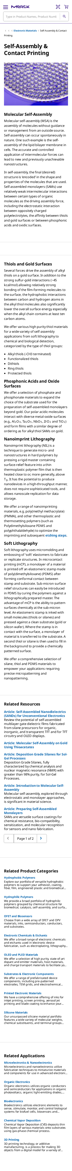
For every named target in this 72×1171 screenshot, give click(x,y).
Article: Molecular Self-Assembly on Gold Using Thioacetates (35, 745)
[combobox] (36, 16)
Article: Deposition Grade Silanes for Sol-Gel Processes (35, 756)
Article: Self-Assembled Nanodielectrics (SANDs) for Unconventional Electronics (35, 714)
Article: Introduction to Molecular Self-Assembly (34, 788)
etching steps (55, 535)
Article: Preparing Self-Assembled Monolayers (30, 811)
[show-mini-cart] (66, 6)
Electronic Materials (25, 30)
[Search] (64, 16)
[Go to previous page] (42, 838)
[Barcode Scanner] (58, 6)
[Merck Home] (20, 6)
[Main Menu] (5, 7)
